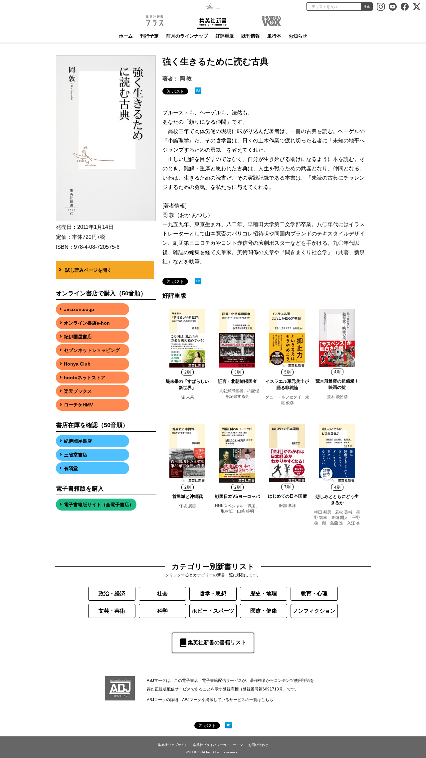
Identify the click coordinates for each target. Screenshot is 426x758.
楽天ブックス (78, 391)
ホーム (126, 36)
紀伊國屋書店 (78, 441)
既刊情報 (250, 36)
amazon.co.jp (79, 309)
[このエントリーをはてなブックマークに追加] (198, 90)
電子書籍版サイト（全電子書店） (99, 504)
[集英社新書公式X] (417, 7)
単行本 (274, 36)
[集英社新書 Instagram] (381, 7)
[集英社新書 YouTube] (393, 7)
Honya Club (77, 364)
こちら (267, 699)
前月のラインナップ (187, 36)
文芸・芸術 (112, 611)
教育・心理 (314, 593)
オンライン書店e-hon (87, 323)
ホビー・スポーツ (213, 611)
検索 (366, 6)
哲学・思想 (213, 593)
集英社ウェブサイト (173, 745)
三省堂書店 (75, 454)
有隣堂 (71, 468)
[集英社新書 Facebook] (405, 7)
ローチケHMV (78, 404)
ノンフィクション (314, 611)
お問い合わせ (258, 745)
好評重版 (224, 36)
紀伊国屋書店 (78, 336)
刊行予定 (149, 36)
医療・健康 (263, 611)
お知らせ (298, 36)
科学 (162, 611)
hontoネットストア (85, 377)
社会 (162, 593)
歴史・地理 (263, 593)
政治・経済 (112, 593)
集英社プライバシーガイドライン (218, 745)
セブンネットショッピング (92, 350)
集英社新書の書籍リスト (217, 642)
